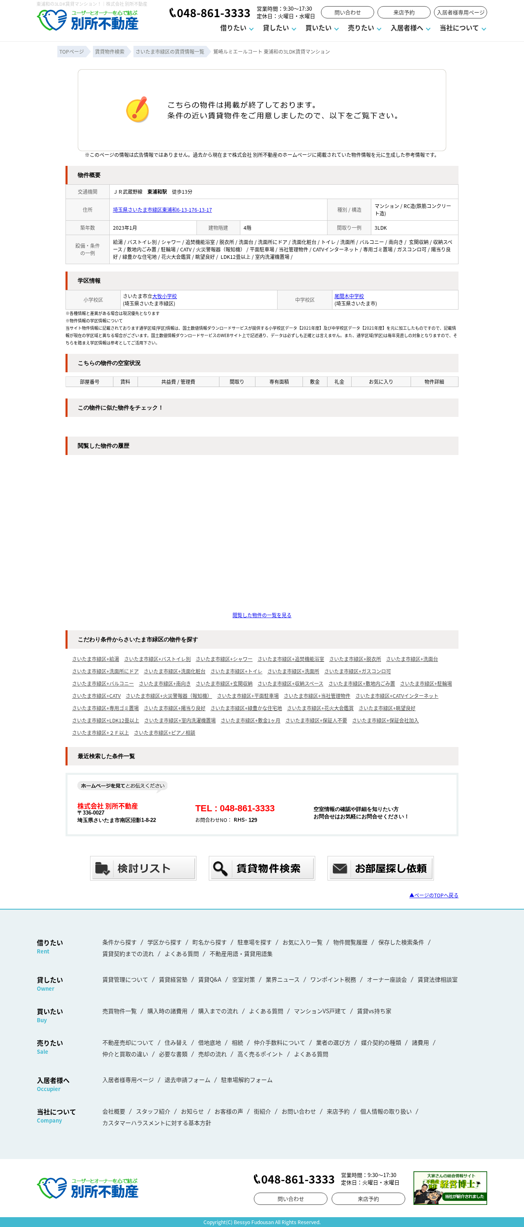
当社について (459, 27)
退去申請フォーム (187, 1079)
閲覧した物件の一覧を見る (262, 614)
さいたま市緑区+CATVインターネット (396, 695)
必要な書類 (173, 1053)
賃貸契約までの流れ (128, 953)
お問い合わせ (299, 1111)
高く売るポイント (260, 1053)
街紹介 (262, 1111)
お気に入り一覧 (302, 942)
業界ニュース (283, 979)
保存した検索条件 (401, 942)
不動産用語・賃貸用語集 (241, 953)
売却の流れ (212, 1053)
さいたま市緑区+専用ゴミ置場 (105, 707)
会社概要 (113, 1111)
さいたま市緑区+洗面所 (293, 671)
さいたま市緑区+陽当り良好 (175, 707)
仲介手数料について (279, 1042)
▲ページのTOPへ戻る (433, 895)
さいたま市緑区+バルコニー (103, 683)
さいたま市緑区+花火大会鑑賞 (320, 707)
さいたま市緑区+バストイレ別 (157, 658)
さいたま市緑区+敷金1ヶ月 (250, 720)
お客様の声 (229, 1111)
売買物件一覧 (119, 1010)
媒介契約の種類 (381, 1042)
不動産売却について (128, 1042)
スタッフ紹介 (153, 1111)
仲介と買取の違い (125, 1053)
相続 (237, 1042)
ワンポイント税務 (333, 979)
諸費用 (420, 1042)
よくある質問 (182, 953)
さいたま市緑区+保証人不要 (316, 720)
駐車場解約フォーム (247, 1079)
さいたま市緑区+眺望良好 (387, 707)
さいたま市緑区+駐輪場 (426, 683)
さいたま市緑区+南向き (165, 683)
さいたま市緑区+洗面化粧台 (175, 671)
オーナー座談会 (387, 979)
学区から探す (164, 942)
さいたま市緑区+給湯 (95, 658)
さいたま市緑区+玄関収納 (224, 683)
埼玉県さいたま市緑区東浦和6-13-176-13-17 (162, 209)
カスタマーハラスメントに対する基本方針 (156, 1122)
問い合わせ (347, 12)
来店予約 (404, 12)
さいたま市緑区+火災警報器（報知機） (169, 695)
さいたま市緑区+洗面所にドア (105, 671)
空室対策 (243, 979)
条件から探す (119, 942)
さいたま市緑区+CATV (96, 695)
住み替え (176, 1042)
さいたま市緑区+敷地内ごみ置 (361, 683)
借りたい (233, 27)
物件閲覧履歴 (350, 942)
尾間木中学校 (349, 295)
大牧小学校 (164, 295)
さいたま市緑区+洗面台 (412, 658)
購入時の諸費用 (167, 1010)
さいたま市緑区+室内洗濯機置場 (180, 720)
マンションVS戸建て (320, 1010)
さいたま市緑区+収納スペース (290, 683)
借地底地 (209, 1042)
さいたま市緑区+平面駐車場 (248, 695)
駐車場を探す (254, 942)
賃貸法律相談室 (438, 979)
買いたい (318, 27)
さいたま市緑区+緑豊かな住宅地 (246, 707)
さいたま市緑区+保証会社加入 (385, 720)
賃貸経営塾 (173, 979)
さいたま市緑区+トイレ (236, 671)
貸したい (276, 27)
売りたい (361, 27)
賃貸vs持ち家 (374, 1010)
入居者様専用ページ (461, 12)
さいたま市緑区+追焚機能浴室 (290, 658)
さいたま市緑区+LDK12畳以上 (105, 720)
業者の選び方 (333, 1042)
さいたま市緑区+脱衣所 (355, 658)
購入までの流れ (218, 1010)
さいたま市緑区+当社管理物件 (317, 695)
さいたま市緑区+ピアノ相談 (164, 732)
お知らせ (192, 1111)
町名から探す (209, 942)
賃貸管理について (125, 979)
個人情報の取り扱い (386, 1111)
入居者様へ (407, 27)
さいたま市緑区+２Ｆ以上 (100, 732)
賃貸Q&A (209, 979)
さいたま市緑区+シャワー (224, 658)
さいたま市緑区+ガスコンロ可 (357, 671)
